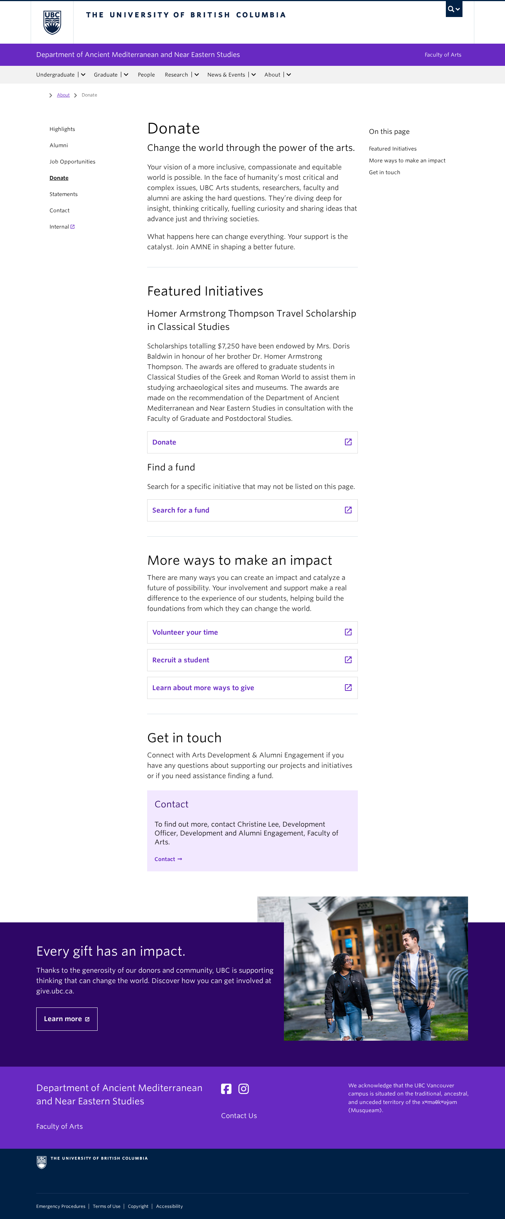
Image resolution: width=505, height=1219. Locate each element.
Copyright (138, 1206)
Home (40, 94)
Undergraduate (55, 75)
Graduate (106, 75)
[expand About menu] (288, 75)
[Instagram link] (246, 1091)
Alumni (59, 145)
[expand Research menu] (196, 75)
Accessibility (169, 1206)
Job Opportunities (72, 162)
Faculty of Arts (443, 55)
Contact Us (239, 1116)
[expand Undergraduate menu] (83, 75)
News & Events (226, 75)
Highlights (62, 129)
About (272, 75)
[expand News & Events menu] (253, 75)
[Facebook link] (229, 1091)
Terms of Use (107, 1206)
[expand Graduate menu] (126, 75)
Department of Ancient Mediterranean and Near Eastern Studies (138, 54)
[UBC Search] (454, 9)
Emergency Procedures (60, 1206)
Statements (64, 194)
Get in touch (384, 172)
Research (176, 75)
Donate (59, 178)
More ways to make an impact (407, 160)
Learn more (64, 1019)
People (146, 75)
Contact (60, 210)
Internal (59, 227)
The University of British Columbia (52, 22)
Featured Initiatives (393, 149)
